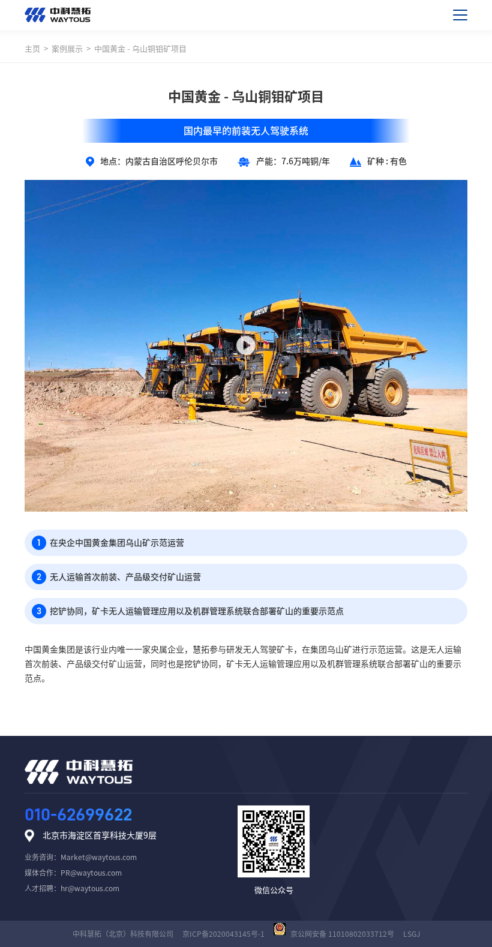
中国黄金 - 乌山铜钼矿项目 (140, 49)
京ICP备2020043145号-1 (223, 933)
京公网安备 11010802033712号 (342, 933)
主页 (32, 49)
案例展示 (67, 49)
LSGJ (411, 933)
